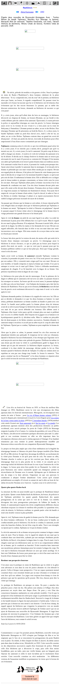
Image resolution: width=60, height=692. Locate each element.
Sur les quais (40, 423)
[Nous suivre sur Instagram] (35, 687)
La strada (51, 423)
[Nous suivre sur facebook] (24, 687)
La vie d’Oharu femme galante (39, 415)
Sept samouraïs (25, 423)
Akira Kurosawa (27, 12)
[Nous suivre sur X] (30, 687)
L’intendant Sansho (39, 420)
